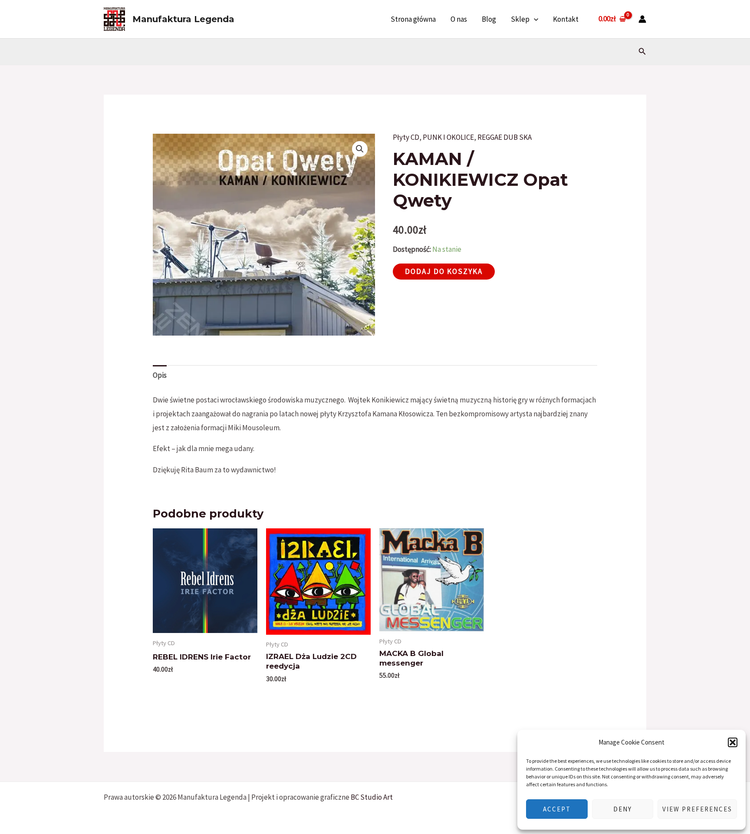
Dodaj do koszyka (444, 271)
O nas (459, 19)
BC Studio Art (372, 797)
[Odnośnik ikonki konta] (642, 19)
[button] (732, 742)
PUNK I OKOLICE (448, 137)
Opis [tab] (160, 375)
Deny (622, 809)
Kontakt (566, 19)
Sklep (520, 19)
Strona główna (413, 19)
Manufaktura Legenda (183, 19)
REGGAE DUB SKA (504, 137)
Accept (557, 809)
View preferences (697, 809)
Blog (489, 19)
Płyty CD (406, 137)
